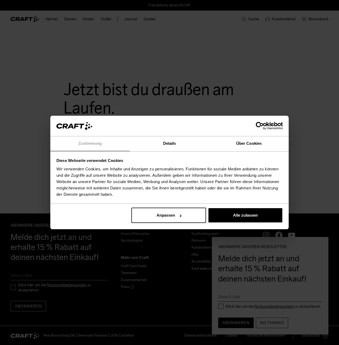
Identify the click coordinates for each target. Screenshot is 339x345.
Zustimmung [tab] (90, 143)
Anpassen (166, 215)
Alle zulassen (245, 215)
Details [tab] (169, 143)
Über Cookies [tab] (249, 143)
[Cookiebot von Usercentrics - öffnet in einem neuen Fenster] (260, 126)
